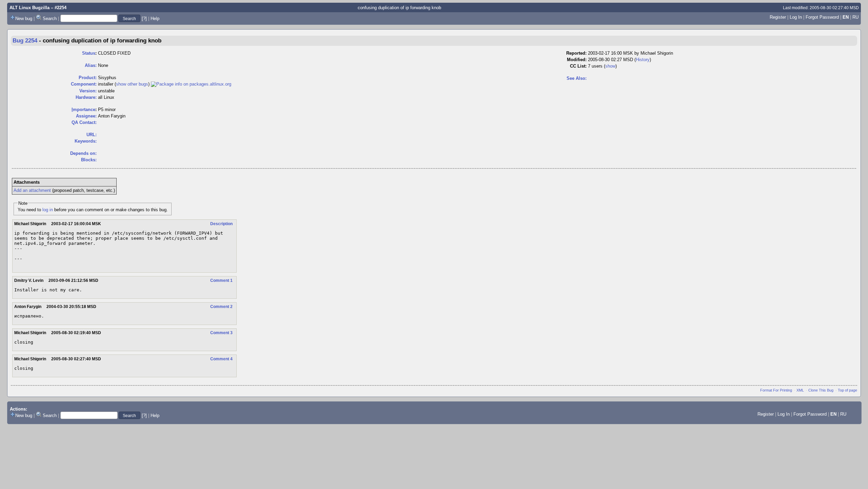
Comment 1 (221, 280)
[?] (144, 18)
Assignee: (86, 116)
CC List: (578, 66)
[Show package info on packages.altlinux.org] (191, 84)
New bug (23, 18)
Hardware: (86, 97)
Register (778, 17)
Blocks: (89, 159)
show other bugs (132, 84)
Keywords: (86, 141)
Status (88, 53)
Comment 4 (221, 359)
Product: (88, 77)
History (643, 59)
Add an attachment (32, 190)
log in (47, 209)
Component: (84, 84)
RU (855, 17)
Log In (796, 17)
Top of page (847, 390)
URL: (91, 134)
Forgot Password (822, 17)
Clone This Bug (820, 390)
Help (155, 18)
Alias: (91, 65)
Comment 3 (221, 332)
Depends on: (83, 153)
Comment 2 (221, 306)
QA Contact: (84, 122)
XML (800, 390)
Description (221, 223)
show (610, 66)
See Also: (577, 78)
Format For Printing (776, 390)
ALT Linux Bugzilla (29, 7)
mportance (83, 109)
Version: (88, 90)
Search (50, 18)
